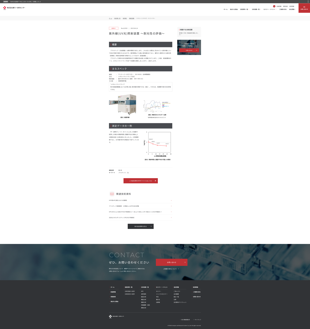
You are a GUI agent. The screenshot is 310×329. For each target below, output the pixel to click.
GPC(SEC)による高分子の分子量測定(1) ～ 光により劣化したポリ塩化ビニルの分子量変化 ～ (135, 212)
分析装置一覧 (256, 9)
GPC (142, 291)
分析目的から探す (130, 294)
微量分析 (143, 302)
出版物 (158, 302)
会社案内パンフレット (180, 302)
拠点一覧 (176, 296)
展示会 (158, 299)
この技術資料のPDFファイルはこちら (140, 181)
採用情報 (291, 6)
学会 (157, 296)
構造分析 (143, 299)
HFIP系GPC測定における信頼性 (118, 200)
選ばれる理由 (234, 9)
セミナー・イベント (269, 9)
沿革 (175, 299)
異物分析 (143, 307)
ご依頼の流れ (283, 9)
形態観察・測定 (145, 305)
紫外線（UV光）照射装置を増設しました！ (188, 33)
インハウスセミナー (162, 294)
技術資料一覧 (244, 9)
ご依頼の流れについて (170, 269)
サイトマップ (198, 319)
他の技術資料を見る (140, 226)
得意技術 (285, 6)
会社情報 (291, 9)
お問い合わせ (304, 8)
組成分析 (143, 296)
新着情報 (279, 6)
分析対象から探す (130, 291)
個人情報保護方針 (185, 319)
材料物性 (125, 18)
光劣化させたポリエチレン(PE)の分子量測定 (121, 217)
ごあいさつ (177, 291)
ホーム (225, 9)
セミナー (158, 291)
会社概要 (176, 294)
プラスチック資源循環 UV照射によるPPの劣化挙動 (124, 206)
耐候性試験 (131, 18)
